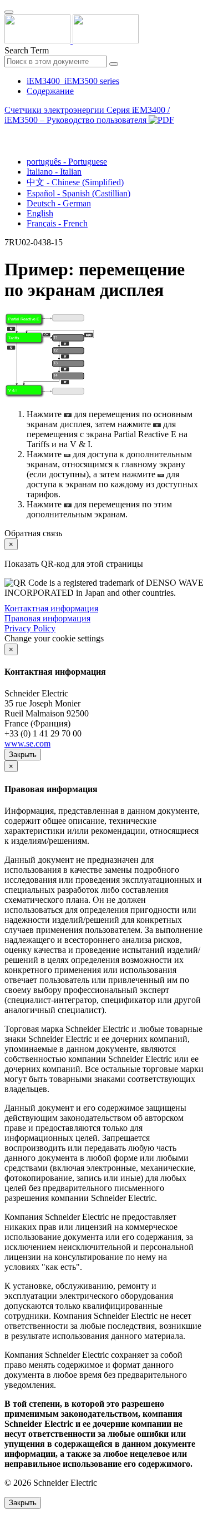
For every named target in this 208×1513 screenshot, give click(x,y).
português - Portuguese (67, 161)
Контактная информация (51, 608)
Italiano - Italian (54, 171)
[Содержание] (8, 132)
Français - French (57, 223)
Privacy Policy (29, 628)
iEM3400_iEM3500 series (73, 81)
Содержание (50, 91)
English (40, 213)
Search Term (26, 50)
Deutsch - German (59, 203)
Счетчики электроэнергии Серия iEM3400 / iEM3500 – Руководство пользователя (87, 115)
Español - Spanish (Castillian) (78, 193)
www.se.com (27, 743)
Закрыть (23, 754)
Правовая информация (47, 618)
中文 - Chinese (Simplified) (75, 182)
